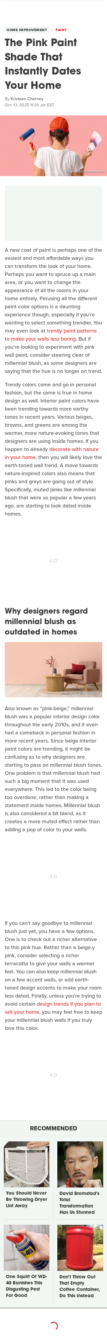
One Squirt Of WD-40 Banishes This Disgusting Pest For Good (26, 1286)
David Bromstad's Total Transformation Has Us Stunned (79, 1203)
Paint (61, 30)
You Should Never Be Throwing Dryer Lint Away (26, 1199)
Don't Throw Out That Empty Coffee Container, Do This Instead (79, 1286)
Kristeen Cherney (27, 99)
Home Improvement (27, 30)
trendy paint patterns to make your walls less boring (51, 335)
